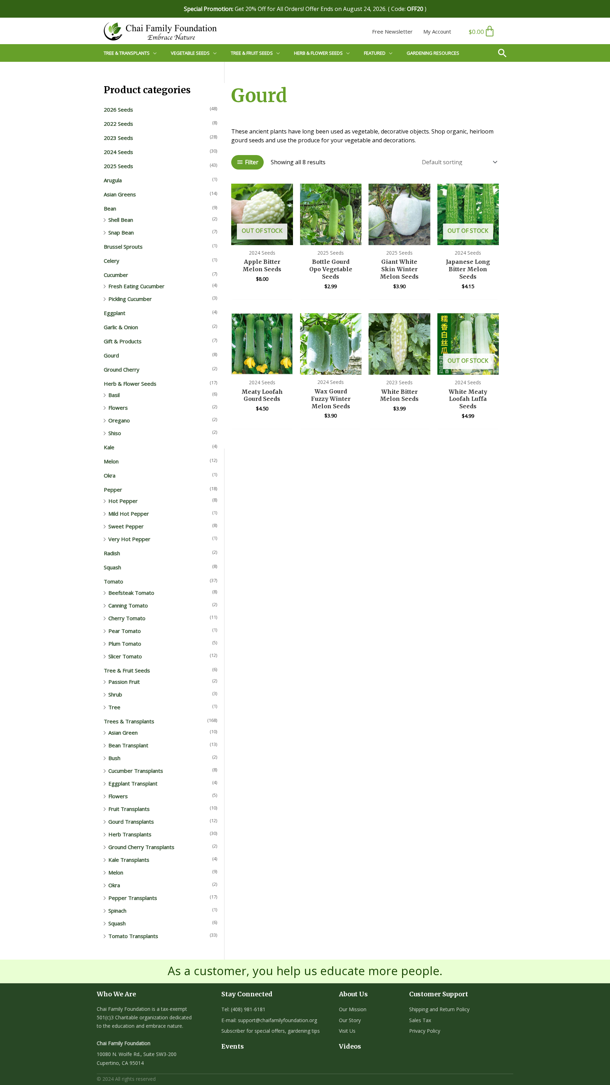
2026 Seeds (118, 109)
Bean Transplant (128, 745)
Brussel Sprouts (123, 246)
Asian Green (123, 732)
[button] (505, 53)
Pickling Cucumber (130, 298)
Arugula (113, 180)
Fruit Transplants (129, 808)
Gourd (111, 355)
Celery (111, 260)
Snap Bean (121, 232)
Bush (114, 757)
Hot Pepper (123, 500)
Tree (114, 707)
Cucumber (116, 274)
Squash (112, 567)
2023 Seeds (118, 137)
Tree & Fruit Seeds (127, 670)
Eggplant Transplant (132, 783)
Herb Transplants (129, 834)
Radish (112, 553)
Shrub (115, 694)
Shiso (114, 433)
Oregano (119, 420)
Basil (114, 394)
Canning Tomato (128, 605)
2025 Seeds (118, 166)
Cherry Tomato (126, 618)
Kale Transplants (128, 859)
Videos (350, 1046)
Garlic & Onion (121, 327)
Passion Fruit (124, 681)
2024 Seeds (118, 151)
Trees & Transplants (129, 721)
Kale (109, 447)
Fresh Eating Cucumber (136, 286)
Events (232, 1046)
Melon (111, 461)
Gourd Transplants (131, 821)
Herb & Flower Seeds (130, 383)
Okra (109, 475)
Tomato (113, 581)
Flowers (118, 407)
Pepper (113, 489)
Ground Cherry (121, 369)
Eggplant (114, 312)
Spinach (117, 910)
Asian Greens (120, 194)
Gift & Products (123, 341)
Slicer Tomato (125, 656)
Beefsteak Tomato (131, 592)
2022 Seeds (118, 123)
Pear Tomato (124, 630)
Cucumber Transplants (135, 770)
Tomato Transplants (133, 935)
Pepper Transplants (132, 897)
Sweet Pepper (126, 526)
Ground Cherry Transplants (141, 846)
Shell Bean (120, 219)
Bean (110, 208)
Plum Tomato (124, 643)
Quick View (262, 238)
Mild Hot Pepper (128, 513)
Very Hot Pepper (129, 538)
